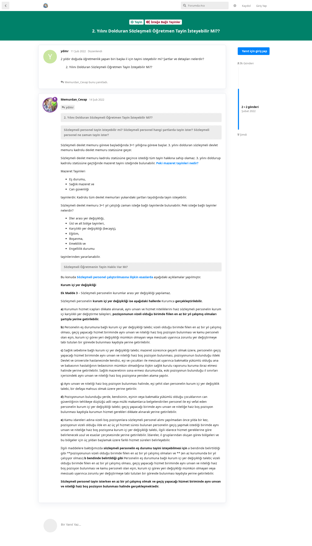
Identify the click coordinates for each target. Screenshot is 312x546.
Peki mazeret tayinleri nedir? (177, 163)
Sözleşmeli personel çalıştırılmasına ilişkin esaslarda (115, 277)
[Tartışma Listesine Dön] (5, 5)
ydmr (70, 107)
